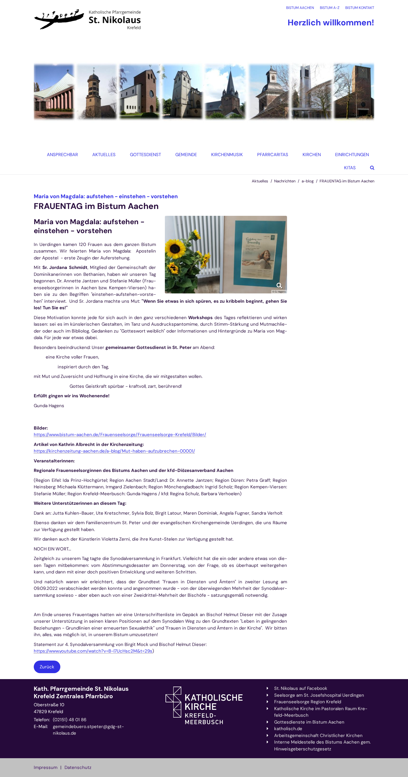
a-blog (308, 181)
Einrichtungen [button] (352, 155)
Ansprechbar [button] (62, 155)
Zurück (47, 667)
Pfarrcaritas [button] (272, 155)
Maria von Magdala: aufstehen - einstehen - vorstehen (89, 226)
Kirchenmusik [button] (227, 155)
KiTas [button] (350, 168)
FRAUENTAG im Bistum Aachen (347, 181)
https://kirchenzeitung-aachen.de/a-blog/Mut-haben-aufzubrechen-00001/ (114, 451)
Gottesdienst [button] (145, 155)
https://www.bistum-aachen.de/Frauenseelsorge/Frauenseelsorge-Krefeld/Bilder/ (120, 435)
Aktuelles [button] (104, 155)
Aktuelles (260, 181)
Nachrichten (284, 181)
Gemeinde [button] (186, 155)
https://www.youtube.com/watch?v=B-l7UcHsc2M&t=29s (93, 651)
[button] (310, 154)
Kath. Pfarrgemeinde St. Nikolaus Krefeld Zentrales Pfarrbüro (81, 692)
